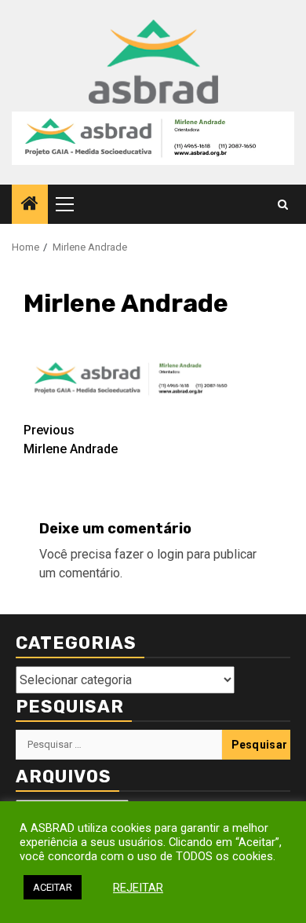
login (170, 554)
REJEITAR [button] (138, 888)
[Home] (29, 205)
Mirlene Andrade (71, 439)
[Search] (283, 204)
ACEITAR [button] (52, 887)
